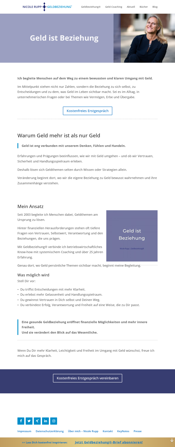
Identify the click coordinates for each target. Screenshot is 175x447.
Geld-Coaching (113, 7)
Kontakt (108, 431)
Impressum (24, 431)
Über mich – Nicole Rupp (83, 431)
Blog (155, 7)
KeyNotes (123, 431)
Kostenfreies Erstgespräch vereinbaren (87, 378)
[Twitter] (29, 421)
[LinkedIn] (45, 421)
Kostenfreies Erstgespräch (88, 110)
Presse (138, 431)
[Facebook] (20, 421)
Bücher (144, 7)
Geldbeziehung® (91, 7)
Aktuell (131, 7)
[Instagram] (53, 421)
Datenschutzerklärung (50, 431)
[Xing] (37, 421)
